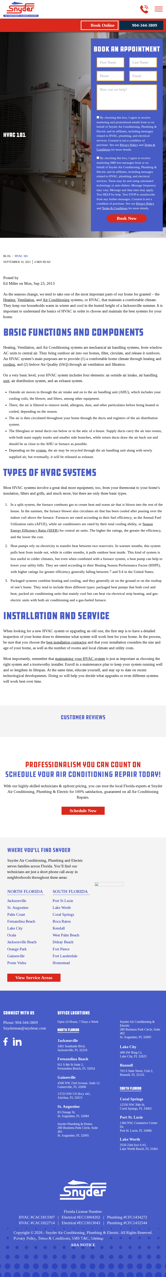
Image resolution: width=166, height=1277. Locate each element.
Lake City (15, 928)
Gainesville (15, 956)
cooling (9, 364)
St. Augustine (17, 907)
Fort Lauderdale (65, 956)
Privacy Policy (129, 145)
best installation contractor (66, 642)
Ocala (11, 935)
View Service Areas (33, 977)
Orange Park (17, 949)
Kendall (59, 928)
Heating (9, 300)
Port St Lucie (63, 901)
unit (6, 381)
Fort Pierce (61, 949)
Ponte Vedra (16, 963)
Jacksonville (16, 901)
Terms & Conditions (115, 208)
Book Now (127, 218)
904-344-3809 (144, 25)
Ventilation (25, 300)
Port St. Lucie (131, 1117)
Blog (7, 256)
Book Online (103, 25)
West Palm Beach (66, 935)
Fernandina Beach (21, 921)
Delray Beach (63, 942)
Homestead (61, 963)
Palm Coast (16, 914)
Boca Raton (62, 921)
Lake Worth (62, 907)
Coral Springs (63, 914)
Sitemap (97, 1238)
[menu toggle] (159, 9)
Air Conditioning (56, 300)
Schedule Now (83, 810)
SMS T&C (80, 1238)
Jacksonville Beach (22, 942)
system (41, 450)
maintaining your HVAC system (80, 659)
